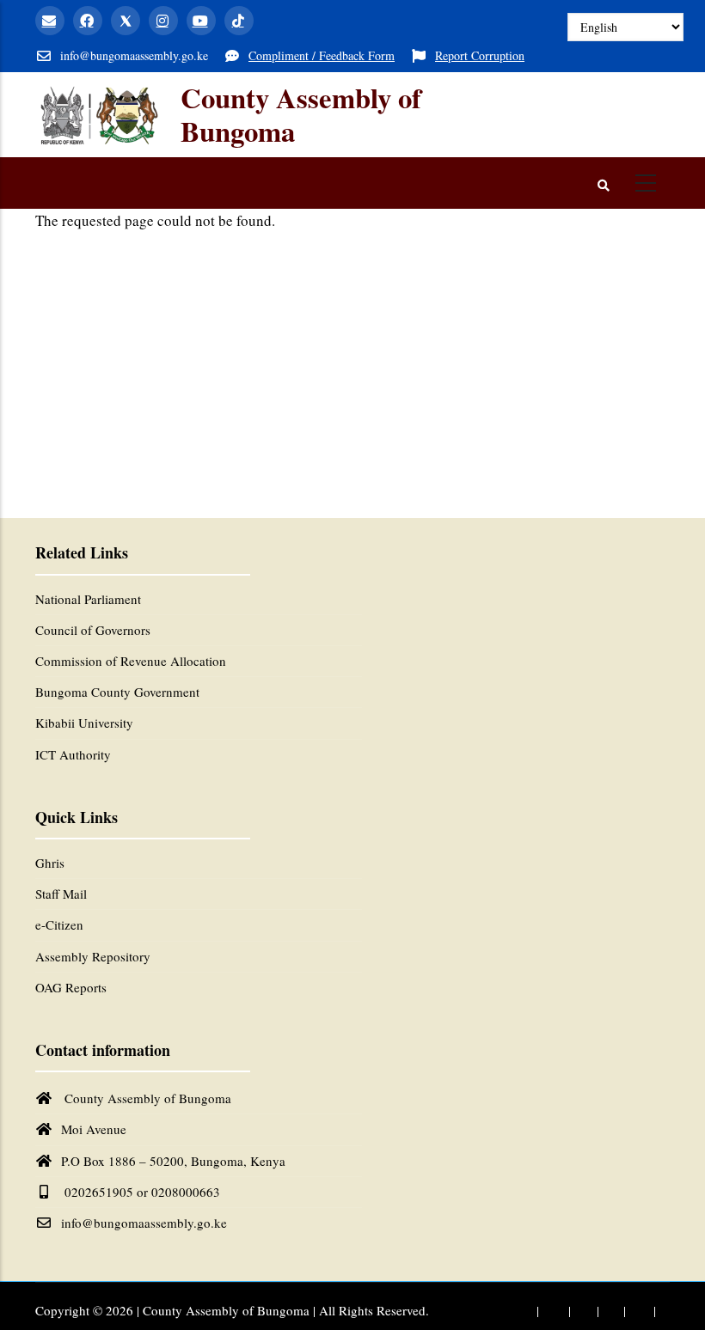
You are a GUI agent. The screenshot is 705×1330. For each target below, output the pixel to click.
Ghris (49, 862)
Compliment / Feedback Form (321, 55)
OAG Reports (71, 987)
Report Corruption (479, 55)
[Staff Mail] (49, 20)
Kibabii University (84, 722)
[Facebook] (87, 20)
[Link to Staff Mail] (517, 1311)
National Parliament (88, 598)
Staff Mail (61, 893)
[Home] (99, 114)
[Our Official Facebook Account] (549, 1311)
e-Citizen (59, 924)
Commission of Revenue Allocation (130, 660)
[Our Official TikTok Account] (664, 1311)
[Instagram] (163, 20)
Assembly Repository (92, 956)
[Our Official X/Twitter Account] (580, 1311)
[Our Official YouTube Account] (636, 1311)
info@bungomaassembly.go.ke (144, 1222)
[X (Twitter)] (125, 20)
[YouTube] (201, 20)
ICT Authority (73, 754)
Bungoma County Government (117, 691)
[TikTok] (239, 20)
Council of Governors (92, 629)
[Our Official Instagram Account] (608, 1311)
